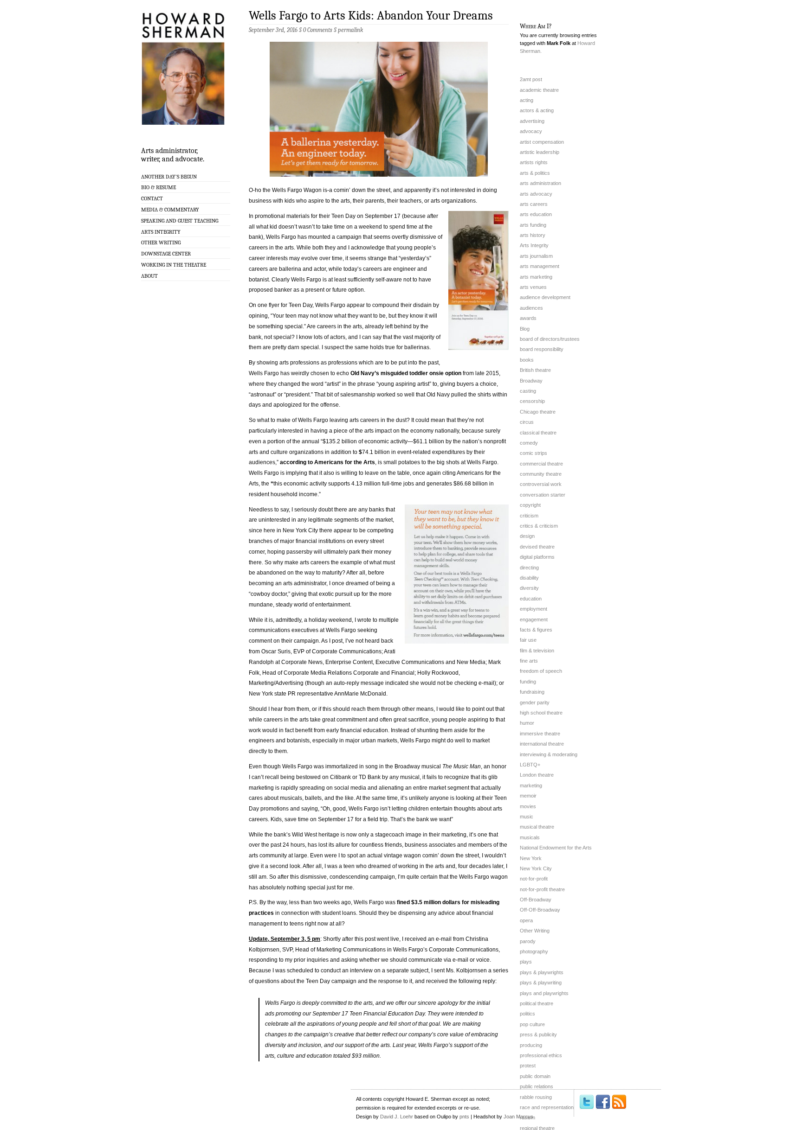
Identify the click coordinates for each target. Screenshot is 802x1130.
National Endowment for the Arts (556, 847)
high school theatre (541, 712)
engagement (534, 619)
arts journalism (536, 256)
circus (527, 422)
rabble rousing (536, 1097)
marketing (531, 785)
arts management (539, 266)
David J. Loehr (396, 1116)
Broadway (531, 380)
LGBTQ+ (530, 764)
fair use (528, 640)
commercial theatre (541, 463)
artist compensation (542, 142)
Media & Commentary (170, 209)
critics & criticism (539, 526)
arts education (536, 214)
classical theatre (538, 432)
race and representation (547, 1107)
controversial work (541, 484)
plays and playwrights (544, 993)
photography (534, 951)
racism (527, 1117)
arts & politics (535, 173)
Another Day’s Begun (169, 176)
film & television (537, 650)
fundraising (532, 692)
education (531, 598)
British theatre (535, 370)
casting (528, 391)
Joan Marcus (518, 1116)
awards (528, 318)
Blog (525, 329)
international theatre (542, 744)
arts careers (534, 204)
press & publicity (538, 1034)
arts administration (540, 183)
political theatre (536, 1003)
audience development (545, 297)
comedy (529, 443)
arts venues (533, 287)
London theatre (537, 775)
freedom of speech (541, 671)
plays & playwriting (541, 982)
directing (529, 567)
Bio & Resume (158, 187)
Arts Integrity (161, 232)
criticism (529, 515)
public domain (535, 1076)
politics (527, 1013)
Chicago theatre (538, 412)
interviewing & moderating (548, 754)
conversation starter (542, 495)
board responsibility (541, 349)
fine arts (529, 661)
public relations (536, 1086)
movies (528, 806)
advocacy (531, 131)
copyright (530, 505)
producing (531, 1045)
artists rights (534, 162)
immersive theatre (540, 733)
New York (531, 858)
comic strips (533, 453)
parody (528, 941)
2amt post (531, 79)
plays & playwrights (541, 972)
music (526, 816)
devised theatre (537, 546)
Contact (152, 198)
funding (528, 681)
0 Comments (317, 29)
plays (526, 961)
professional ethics (541, 1055)
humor (527, 723)
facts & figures (536, 629)
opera (526, 920)
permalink (350, 29)
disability (529, 578)
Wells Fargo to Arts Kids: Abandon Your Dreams (371, 15)
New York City (536, 868)
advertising (532, 121)
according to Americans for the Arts (327, 462)
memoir (528, 795)
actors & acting (537, 110)
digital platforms (537, 557)
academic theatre (539, 90)
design (527, 536)
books (527, 360)
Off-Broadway (535, 899)
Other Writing (161, 242)
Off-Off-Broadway (540, 910)
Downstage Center (166, 253)
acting (526, 100)
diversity (529, 588)
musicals (530, 837)
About (149, 276)
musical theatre (537, 827)
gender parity (535, 702)
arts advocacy (536, 194)
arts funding (533, 225)
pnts (464, 1116)
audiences (531, 308)
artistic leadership (539, 152)
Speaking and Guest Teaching (179, 220)
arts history (532, 235)
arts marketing (536, 277)
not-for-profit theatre (542, 889)
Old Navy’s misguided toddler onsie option (405, 373)
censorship (532, 401)
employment (533, 609)
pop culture (532, 1024)
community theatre (541, 474)
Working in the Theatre (173, 265)
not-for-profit (534, 878)
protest (528, 1065)
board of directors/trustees (550, 339)
